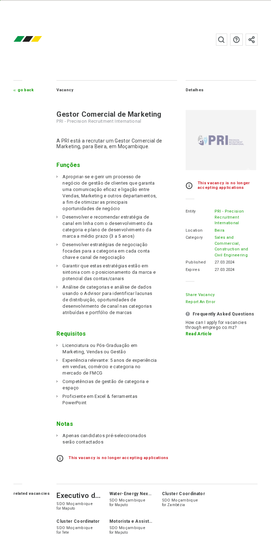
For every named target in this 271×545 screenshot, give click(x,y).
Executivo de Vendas (91, 495)
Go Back (26, 90)
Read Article (199, 333)
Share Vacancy (200, 294)
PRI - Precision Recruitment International (229, 217)
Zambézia (176, 505)
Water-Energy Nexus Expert (138, 493)
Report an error (201, 302)
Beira (220, 230)
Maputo (68, 508)
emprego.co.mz (38, 39)
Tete (65, 532)
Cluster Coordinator (183, 493)
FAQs (236, 40)
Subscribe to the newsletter (252, 40)
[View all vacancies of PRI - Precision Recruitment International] (221, 140)
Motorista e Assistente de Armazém (148, 521)
